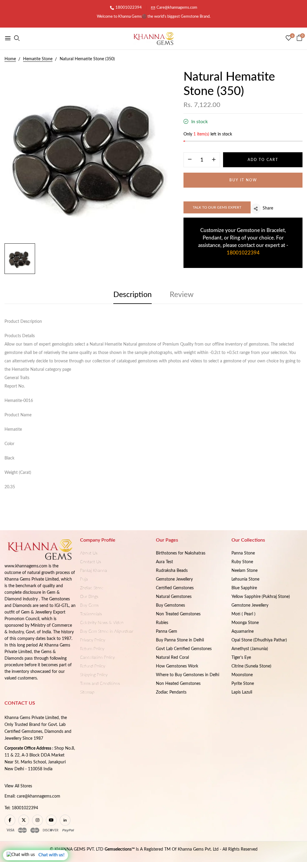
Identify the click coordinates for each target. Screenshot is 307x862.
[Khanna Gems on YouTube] (51, 820)
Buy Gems (89, 605)
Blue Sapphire (244, 588)
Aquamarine (242, 631)
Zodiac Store (91, 588)
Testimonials (91, 614)
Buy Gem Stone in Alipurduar (106, 631)
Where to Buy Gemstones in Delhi (187, 675)
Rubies (162, 623)
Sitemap (87, 692)
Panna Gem (166, 631)
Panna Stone (243, 553)
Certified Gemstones (175, 588)
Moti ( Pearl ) (243, 614)
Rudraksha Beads (172, 571)
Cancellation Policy (97, 657)
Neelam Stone (244, 571)
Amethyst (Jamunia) (249, 649)
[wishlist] (288, 39)
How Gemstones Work (177, 666)
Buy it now (243, 180)
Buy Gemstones (170, 605)
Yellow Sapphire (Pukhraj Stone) (260, 597)
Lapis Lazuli (241, 692)
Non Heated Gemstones (178, 684)
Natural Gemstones (174, 597)
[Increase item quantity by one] (214, 160)
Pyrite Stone (242, 684)
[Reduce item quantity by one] (190, 160)
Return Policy (92, 649)
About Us (88, 553)
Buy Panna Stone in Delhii (180, 640)
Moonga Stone (245, 623)
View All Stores (18, 786)
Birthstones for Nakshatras (180, 553)
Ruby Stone (242, 562)
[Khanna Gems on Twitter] (23, 820)
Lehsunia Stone (245, 579)
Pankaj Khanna (93, 571)
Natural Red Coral (172, 657)
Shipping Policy (94, 675)
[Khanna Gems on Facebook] (9, 820)
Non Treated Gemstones (178, 614)
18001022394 (128, 8)
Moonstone (242, 675)
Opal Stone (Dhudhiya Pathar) (259, 640)
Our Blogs (89, 597)
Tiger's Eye (241, 657)
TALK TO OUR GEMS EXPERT (217, 207)
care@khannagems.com (38, 796)
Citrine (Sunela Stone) (251, 666)
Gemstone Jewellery (174, 579)
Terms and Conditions (100, 684)
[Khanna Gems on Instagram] (37, 820)
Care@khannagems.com (176, 8)
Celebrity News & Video (102, 623)
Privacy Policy (92, 640)
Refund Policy (92, 666)
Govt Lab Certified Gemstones (184, 649)
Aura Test (164, 562)
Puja (84, 579)
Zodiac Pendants (171, 692)
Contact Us (90, 562)
